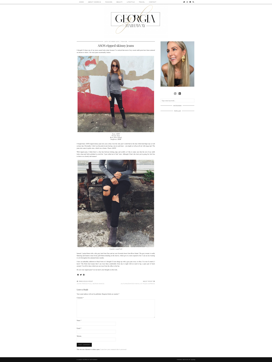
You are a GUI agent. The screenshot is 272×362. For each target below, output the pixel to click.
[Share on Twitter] (81, 275)
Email (79, 328)
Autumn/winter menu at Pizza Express (138, 282)
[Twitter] (184, 2)
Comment (80, 298)
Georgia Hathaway (90, 359)
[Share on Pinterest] (83, 275)
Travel (142, 2)
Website (79, 336)
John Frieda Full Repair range (90, 282)
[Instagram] (187, 2)
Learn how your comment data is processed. (113, 349)
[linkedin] (180, 93)
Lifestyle (131, 2)
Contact (152, 2)
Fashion (108, 2)
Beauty (120, 2)
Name (79, 320)
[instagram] (175, 93)
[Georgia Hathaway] (136, 19)
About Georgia (94, 2)
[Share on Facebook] (78, 275)
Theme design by (186, 359)
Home (81, 2)
